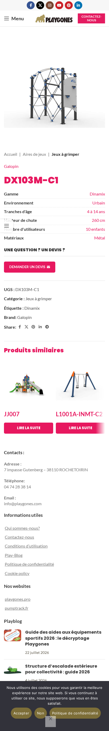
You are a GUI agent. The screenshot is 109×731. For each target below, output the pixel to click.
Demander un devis (27, 267)
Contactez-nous (91, 18)
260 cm (98, 220)
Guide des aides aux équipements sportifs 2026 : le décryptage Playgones (63, 638)
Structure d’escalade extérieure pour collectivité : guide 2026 (61, 669)
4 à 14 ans (96, 211)
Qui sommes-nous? (22, 527)
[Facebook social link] (31, 5)
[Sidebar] (6, 225)
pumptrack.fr (16, 607)
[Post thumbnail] (12, 642)
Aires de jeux (34, 154)
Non (40, 713)
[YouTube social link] (59, 5)
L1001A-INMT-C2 (79, 414)
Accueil (10, 154)
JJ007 (12, 414)
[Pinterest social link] (69, 5)
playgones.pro (17, 599)
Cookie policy (17, 573)
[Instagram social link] (50, 5)
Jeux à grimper (65, 154)
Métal (99, 237)
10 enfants (95, 229)
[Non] (50, 721)
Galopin (11, 166)
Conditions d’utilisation (26, 545)
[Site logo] (53, 17)
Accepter (21, 713)
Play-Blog (13, 555)
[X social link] (40, 5)
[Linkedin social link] (78, 5)
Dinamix (97, 193)
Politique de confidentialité (29, 564)
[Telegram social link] (47, 327)
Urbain (98, 202)
